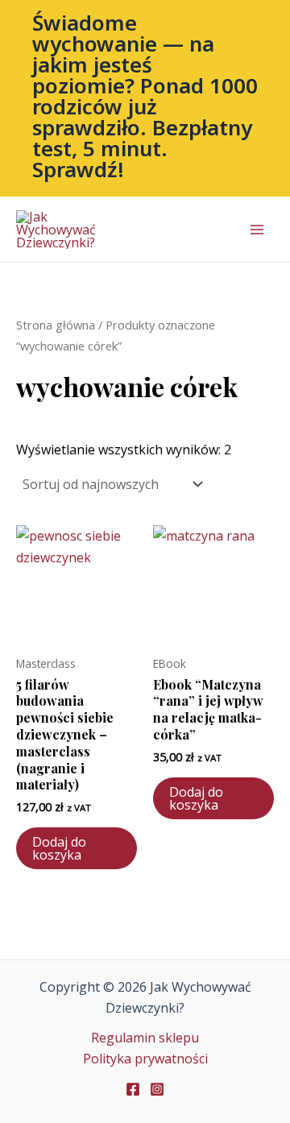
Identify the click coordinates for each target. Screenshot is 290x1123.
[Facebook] (133, 1089)
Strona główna (55, 325)
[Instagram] (157, 1089)
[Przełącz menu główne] (257, 230)
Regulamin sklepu (145, 1037)
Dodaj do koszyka (59, 848)
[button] (145, 98)
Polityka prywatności (145, 1058)
